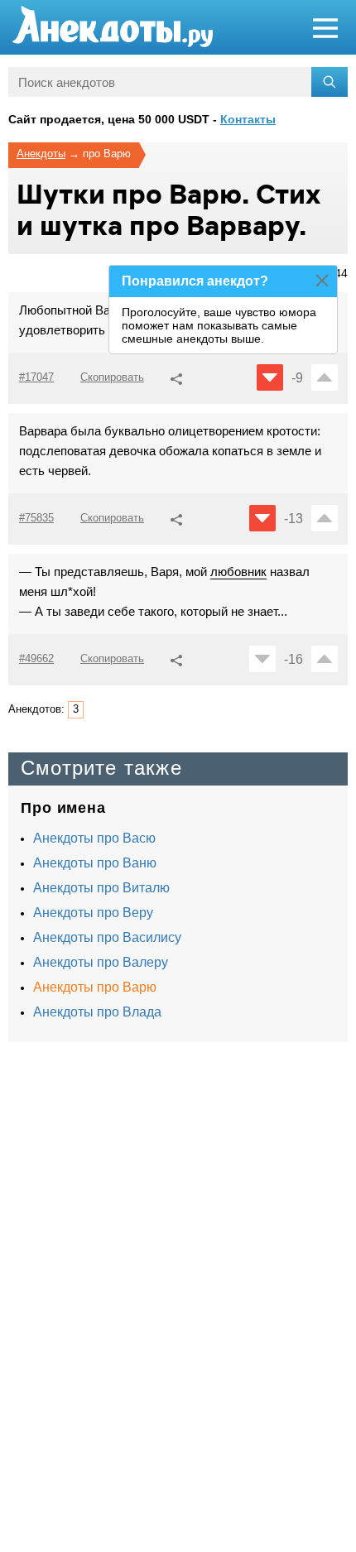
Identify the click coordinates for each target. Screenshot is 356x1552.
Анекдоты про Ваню (94, 863)
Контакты (248, 119)
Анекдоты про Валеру (100, 962)
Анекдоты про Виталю (101, 888)
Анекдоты (41, 153)
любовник (238, 572)
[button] (176, 376)
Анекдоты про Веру (93, 913)
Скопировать (112, 377)
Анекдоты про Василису (107, 937)
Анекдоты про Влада (97, 1012)
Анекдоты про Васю (94, 838)
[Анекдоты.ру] (112, 26)
